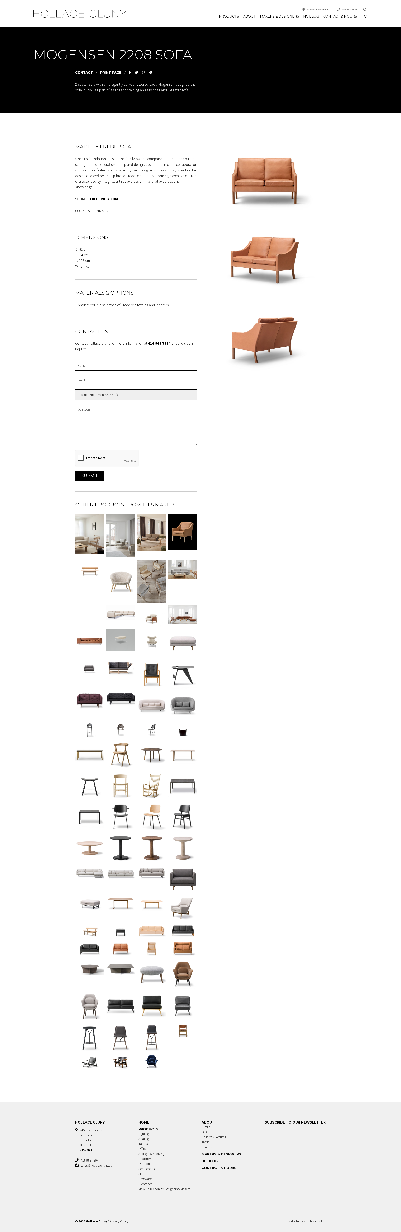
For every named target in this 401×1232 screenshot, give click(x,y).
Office (142, 1149)
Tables (143, 1143)
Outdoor (144, 1164)
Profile (206, 1127)
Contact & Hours (340, 16)
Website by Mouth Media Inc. (307, 1221)
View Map (86, 1150)
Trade (206, 1142)
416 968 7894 (349, 9)
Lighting (143, 1133)
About (249, 16)
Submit (89, 475)
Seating (143, 1138)
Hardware (145, 1179)
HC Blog (311, 16)
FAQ (204, 1132)
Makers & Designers (279, 16)
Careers (207, 1147)
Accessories (146, 1169)
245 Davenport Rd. (318, 9)
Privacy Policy (118, 1221)
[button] (366, 16)
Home (143, 1122)
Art (140, 1174)
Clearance (145, 1184)
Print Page (110, 73)
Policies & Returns (214, 1137)
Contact (84, 73)
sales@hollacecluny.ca (96, 1165)
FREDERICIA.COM (104, 198)
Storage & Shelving (151, 1154)
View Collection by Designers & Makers (164, 1189)
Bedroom (145, 1159)
